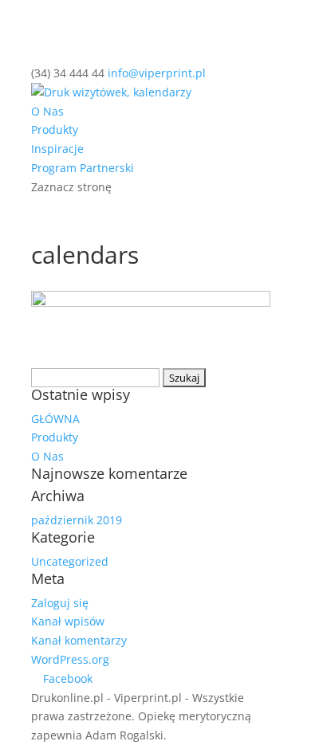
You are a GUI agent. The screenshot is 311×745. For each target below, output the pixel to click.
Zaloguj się (60, 602)
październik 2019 (76, 519)
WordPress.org (70, 659)
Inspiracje (57, 148)
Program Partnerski (82, 167)
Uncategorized (69, 561)
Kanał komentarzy (79, 640)
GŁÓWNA (55, 418)
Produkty (54, 129)
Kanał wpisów (67, 621)
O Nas (47, 111)
